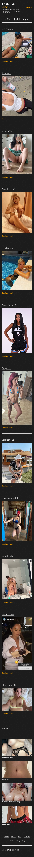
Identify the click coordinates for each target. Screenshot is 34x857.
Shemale (8, 5)
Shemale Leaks (10, 850)
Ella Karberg (8, 29)
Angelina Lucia (9, 189)
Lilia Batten (7, 248)
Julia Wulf (6, 73)
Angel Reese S (9, 305)
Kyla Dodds (7, 556)
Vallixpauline (8, 440)
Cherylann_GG (9, 685)
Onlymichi (6, 368)
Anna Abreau (8, 614)
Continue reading (8, 61)
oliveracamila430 (10, 498)
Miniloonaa (7, 131)
